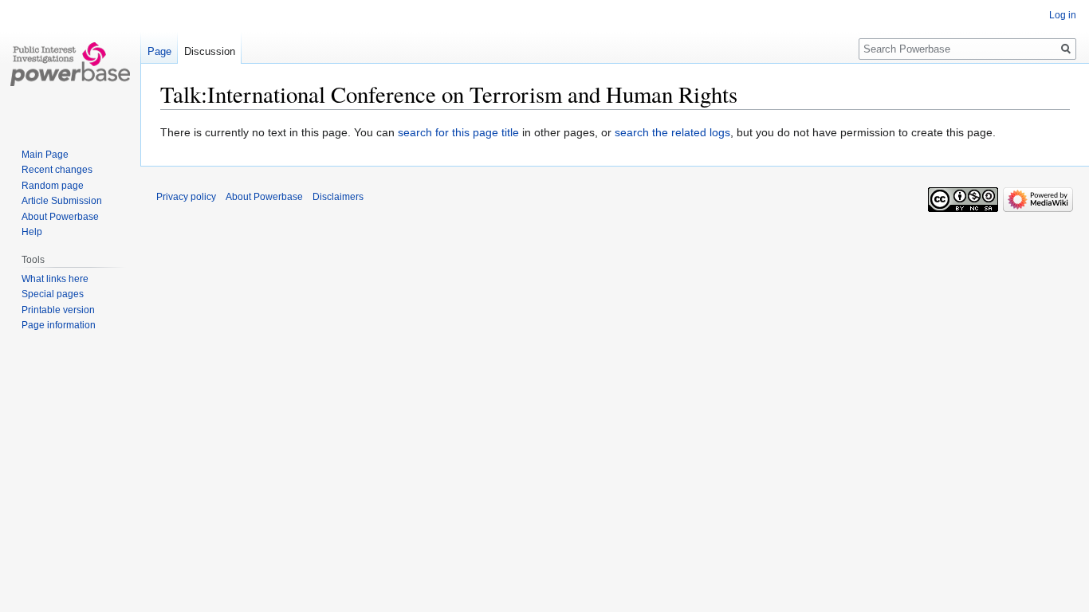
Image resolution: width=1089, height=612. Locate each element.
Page (159, 51)
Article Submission (62, 200)
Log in (1062, 15)
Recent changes (57, 169)
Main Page (45, 154)
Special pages (53, 294)
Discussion (209, 51)
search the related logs (672, 132)
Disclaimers (338, 196)
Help (32, 231)
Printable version (58, 310)
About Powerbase (60, 216)
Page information (59, 325)
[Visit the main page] (70, 64)
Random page (53, 185)
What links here (55, 278)
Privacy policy (186, 196)
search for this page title (458, 132)
